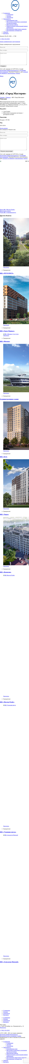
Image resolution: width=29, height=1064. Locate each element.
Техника (8, 16)
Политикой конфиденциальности (9, 70)
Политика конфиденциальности (9, 1034)
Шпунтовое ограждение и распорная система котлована (16, 22)
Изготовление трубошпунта (14, 30)
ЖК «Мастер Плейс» (7, 702)
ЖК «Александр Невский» (9, 962)
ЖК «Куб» (3, 457)
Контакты (6, 1015)
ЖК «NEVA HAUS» (7, 273)
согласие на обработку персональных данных (14, 72)
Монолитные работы (12, 24)
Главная (2, 97)
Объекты (8, 97)
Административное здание (9, 399)
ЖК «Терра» (4, 514)
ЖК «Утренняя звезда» (8, 832)
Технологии (9, 17)
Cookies (19, 1036)
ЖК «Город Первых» (7, 331)
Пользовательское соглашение (8, 1036)
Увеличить (6, 267)
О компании (9, 14)
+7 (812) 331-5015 (5, 39)
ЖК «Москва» (5, 341)
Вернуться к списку (5, 211)
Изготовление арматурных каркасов (16, 29)
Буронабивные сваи (11, 20)
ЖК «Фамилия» (5, 572)
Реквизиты (3, 1027)
